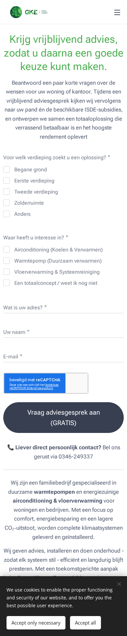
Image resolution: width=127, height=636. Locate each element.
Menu (117, 12)
